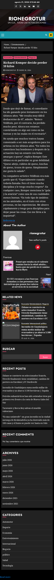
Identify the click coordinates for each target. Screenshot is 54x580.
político (43, 324)
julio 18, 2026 (29, 339)
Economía (8, 57)
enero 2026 (8, 492)
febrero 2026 (9, 487)
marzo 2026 (8, 481)
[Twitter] (20, 6)
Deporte (6, 527)
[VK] (29, 6)
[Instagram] (38, 6)
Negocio (32, 57)
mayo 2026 (8, 470)
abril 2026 (7, 476)
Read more (5, 577)
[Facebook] (16, 6)
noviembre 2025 (10, 503)
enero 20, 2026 (25, 70)
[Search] (46, 35)
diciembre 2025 (10, 498)
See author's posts (37, 240)
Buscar (9, 349)
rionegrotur (27, 18)
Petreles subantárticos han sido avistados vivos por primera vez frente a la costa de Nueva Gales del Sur (27, 399)
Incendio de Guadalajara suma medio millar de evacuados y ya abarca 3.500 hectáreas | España (36, 331)
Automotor (8, 521)
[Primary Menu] (2, 35)
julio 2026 (7, 460)
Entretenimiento (20, 57)
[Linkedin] (25, 6)
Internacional (35, 324)
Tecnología (8, 565)
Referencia (9, 220)
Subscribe (51, 35)
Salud (5, 560)
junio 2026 (7, 465)
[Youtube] (34, 6)
